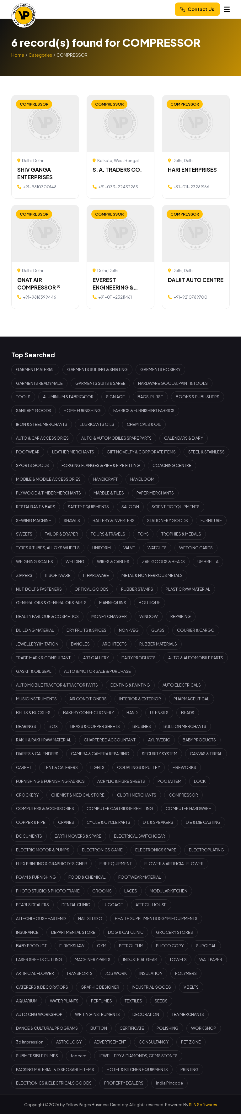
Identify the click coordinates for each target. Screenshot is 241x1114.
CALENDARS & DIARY (183, 438)
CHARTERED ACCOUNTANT (110, 739)
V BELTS (191, 987)
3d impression (30, 1041)
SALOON (130, 506)
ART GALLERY (96, 657)
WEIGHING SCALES (34, 561)
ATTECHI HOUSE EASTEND (41, 918)
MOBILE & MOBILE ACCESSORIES (48, 479)
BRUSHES (141, 726)
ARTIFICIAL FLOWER (35, 973)
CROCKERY (27, 795)
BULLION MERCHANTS (184, 726)
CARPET (23, 767)
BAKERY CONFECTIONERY (88, 712)
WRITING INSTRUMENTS (97, 1014)
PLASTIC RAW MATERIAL (188, 589)
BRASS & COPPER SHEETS (95, 726)
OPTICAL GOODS (91, 589)
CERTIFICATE (132, 1028)
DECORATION (145, 1014)
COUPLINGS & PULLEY (138, 767)
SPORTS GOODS (32, 465)
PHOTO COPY (170, 945)
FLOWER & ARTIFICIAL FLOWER (174, 863)
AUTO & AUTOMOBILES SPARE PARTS (116, 438)
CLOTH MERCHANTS (136, 795)
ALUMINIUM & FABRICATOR (68, 396)
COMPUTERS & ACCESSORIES (45, 808)
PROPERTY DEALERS (123, 1082)
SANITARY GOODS (33, 410)
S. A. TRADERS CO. (117, 169)
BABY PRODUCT (31, 945)
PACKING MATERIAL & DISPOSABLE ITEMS (55, 1069)
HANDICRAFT (105, 479)
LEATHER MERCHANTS (73, 451)
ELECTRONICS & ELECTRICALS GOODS (54, 1082)
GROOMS (102, 890)
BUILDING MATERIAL (35, 630)
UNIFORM (101, 547)
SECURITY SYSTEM (159, 753)
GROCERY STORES (174, 932)
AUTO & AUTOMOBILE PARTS (195, 657)
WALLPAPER (210, 959)
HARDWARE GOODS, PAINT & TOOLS (173, 383)
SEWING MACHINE (33, 520)
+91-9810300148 (39, 186)
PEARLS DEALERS (32, 904)
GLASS (157, 630)
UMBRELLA (207, 561)
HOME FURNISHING (82, 410)
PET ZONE (191, 1041)
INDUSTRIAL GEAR (140, 959)
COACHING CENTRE (172, 465)
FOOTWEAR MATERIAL (139, 877)
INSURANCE (27, 932)
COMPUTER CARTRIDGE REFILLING (120, 808)
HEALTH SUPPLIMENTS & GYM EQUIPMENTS (156, 918)
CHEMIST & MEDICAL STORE (77, 795)
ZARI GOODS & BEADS (163, 561)
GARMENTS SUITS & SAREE (100, 383)
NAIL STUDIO (90, 918)
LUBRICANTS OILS (97, 424)
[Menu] (227, 9)
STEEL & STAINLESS (206, 451)
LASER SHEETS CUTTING (39, 959)
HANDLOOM (142, 479)
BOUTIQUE (149, 602)
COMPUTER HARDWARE (188, 808)
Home (17, 55)
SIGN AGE (115, 396)
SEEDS (161, 1000)
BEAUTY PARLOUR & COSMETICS (47, 616)
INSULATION (151, 973)
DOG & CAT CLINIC (125, 932)
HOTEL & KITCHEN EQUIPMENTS (137, 1069)
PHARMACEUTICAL (191, 698)
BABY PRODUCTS (199, 739)
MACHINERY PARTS (92, 959)
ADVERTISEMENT (110, 1041)
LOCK (200, 781)
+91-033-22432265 (118, 186)
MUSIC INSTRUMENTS (36, 698)
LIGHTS (97, 767)
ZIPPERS (24, 575)
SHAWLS (72, 520)
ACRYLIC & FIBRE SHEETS (121, 781)
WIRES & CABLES (113, 561)
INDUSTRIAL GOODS (151, 987)
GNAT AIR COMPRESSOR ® (38, 283)
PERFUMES (101, 1000)
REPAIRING (180, 616)
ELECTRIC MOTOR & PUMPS (42, 849)
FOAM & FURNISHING (36, 877)
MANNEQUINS (112, 602)
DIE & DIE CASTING (203, 822)
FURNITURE (211, 520)
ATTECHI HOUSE (151, 904)
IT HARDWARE (96, 575)
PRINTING (189, 1069)
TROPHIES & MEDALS (181, 533)
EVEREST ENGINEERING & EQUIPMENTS (113, 283)
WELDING (75, 561)
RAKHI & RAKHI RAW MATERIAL (43, 739)
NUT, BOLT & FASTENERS (39, 589)
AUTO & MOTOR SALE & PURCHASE (97, 671)
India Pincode (169, 1082)
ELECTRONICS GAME (102, 849)
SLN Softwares (203, 1104)
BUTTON (98, 1028)
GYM (101, 945)
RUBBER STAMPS (137, 589)
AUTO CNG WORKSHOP (39, 1014)
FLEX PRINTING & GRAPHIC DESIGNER (51, 863)
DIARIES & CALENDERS (37, 753)
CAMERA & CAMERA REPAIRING (100, 753)
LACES (130, 890)
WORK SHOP (203, 1028)
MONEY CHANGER (109, 616)
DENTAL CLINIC (76, 904)
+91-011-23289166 (191, 186)
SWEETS (24, 533)
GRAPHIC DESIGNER (100, 987)
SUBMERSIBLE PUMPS (37, 1055)
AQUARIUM (26, 1000)
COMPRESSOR (183, 795)
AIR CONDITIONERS (88, 698)
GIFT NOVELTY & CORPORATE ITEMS (141, 451)
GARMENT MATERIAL (35, 369)
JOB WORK (116, 973)
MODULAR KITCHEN (168, 890)
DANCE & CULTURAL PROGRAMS (47, 1028)
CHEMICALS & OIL (144, 424)
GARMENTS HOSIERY (160, 369)
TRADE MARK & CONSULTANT (43, 657)
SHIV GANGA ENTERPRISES (35, 173)
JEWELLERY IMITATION (37, 643)
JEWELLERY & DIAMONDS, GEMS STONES (138, 1055)
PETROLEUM (131, 945)
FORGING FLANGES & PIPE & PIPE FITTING (101, 465)
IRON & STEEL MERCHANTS (41, 424)
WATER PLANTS (64, 1000)
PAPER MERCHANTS (155, 492)
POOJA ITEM (169, 781)
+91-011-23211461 (115, 297)
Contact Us (201, 9)
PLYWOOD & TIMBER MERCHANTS (48, 492)
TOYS (143, 533)
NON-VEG (129, 630)
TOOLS (23, 396)
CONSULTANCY (154, 1041)
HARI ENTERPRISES (192, 169)
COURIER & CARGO (196, 630)
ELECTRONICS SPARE (155, 849)
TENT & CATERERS (61, 767)
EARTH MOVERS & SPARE (78, 836)
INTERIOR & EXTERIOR (140, 698)
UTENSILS (159, 712)
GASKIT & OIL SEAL (33, 671)
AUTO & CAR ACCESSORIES (42, 438)
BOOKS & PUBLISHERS (197, 396)
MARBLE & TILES (109, 492)
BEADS (187, 712)
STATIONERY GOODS (167, 520)
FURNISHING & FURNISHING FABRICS (50, 781)
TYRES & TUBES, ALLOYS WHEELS (48, 547)
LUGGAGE (113, 904)
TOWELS (178, 959)
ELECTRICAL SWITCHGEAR (139, 836)
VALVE (129, 547)
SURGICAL (206, 945)
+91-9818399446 (39, 297)
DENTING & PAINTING (130, 685)
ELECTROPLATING (206, 849)
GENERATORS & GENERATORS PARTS (51, 602)
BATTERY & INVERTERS (114, 520)
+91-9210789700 (190, 297)
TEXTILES (133, 1000)
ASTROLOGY (69, 1041)
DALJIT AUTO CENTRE (195, 279)
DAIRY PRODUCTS (138, 657)
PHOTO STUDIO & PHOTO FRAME (48, 890)
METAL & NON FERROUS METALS (152, 575)
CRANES (66, 822)
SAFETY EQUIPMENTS (88, 506)
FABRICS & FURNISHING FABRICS (143, 410)
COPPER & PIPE (31, 822)
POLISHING (168, 1028)
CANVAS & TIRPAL (206, 753)
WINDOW (148, 616)
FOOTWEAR (28, 451)
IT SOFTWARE (58, 575)
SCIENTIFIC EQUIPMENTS (176, 506)
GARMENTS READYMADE (39, 383)
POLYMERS (186, 973)
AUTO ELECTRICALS (182, 685)
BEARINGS (26, 726)
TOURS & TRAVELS (108, 533)
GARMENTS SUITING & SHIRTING (97, 369)
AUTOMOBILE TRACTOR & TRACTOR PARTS (57, 685)
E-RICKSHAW (71, 945)
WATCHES (157, 547)
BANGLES (80, 643)
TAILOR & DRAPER (61, 533)
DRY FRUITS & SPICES (86, 630)
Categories (40, 55)
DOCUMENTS (29, 836)
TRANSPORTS (80, 973)
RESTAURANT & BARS (35, 506)
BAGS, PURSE (150, 396)
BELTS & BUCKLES (33, 712)
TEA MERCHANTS (188, 1014)
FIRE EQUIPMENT (115, 863)
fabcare (78, 1055)
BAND (131, 712)
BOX (53, 726)
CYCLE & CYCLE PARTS (108, 822)
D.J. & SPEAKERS (158, 822)
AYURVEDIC (159, 739)
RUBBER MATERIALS (158, 643)
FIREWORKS (184, 767)
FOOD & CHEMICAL (87, 877)
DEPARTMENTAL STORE (73, 932)
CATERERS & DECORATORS (42, 987)
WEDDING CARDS (196, 547)
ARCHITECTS (114, 643)
